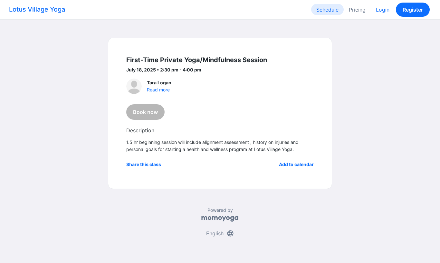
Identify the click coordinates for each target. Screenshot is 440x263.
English (220, 233)
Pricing (357, 9)
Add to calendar (296, 164)
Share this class (143, 164)
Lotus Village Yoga (37, 9)
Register (413, 9)
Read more (158, 89)
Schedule (327, 9)
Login (382, 9)
